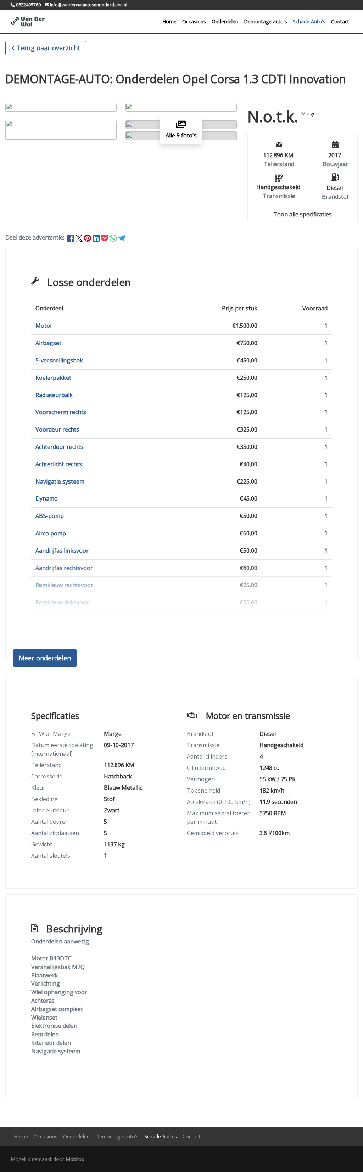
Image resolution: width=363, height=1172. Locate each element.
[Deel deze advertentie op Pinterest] (88, 237)
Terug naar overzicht (48, 48)
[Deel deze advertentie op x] (79, 237)
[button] (302, 214)
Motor (43, 325)
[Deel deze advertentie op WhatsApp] (114, 237)
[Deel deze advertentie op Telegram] (121, 237)
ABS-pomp (49, 516)
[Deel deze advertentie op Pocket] (105, 237)
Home (169, 21)
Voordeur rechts (57, 429)
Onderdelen (225, 21)
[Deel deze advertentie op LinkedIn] (97, 237)
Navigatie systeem (59, 481)
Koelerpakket (53, 378)
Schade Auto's (309, 21)
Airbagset (48, 343)
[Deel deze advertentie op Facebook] (71, 237)
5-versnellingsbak (59, 360)
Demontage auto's (265, 21)
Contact (340, 21)
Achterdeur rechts (59, 447)
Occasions (194, 21)
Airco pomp (50, 533)
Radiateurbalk (54, 395)
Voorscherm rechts (60, 412)
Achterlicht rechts (58, 464)
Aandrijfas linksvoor (62, 550)
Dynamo (46, 498)
